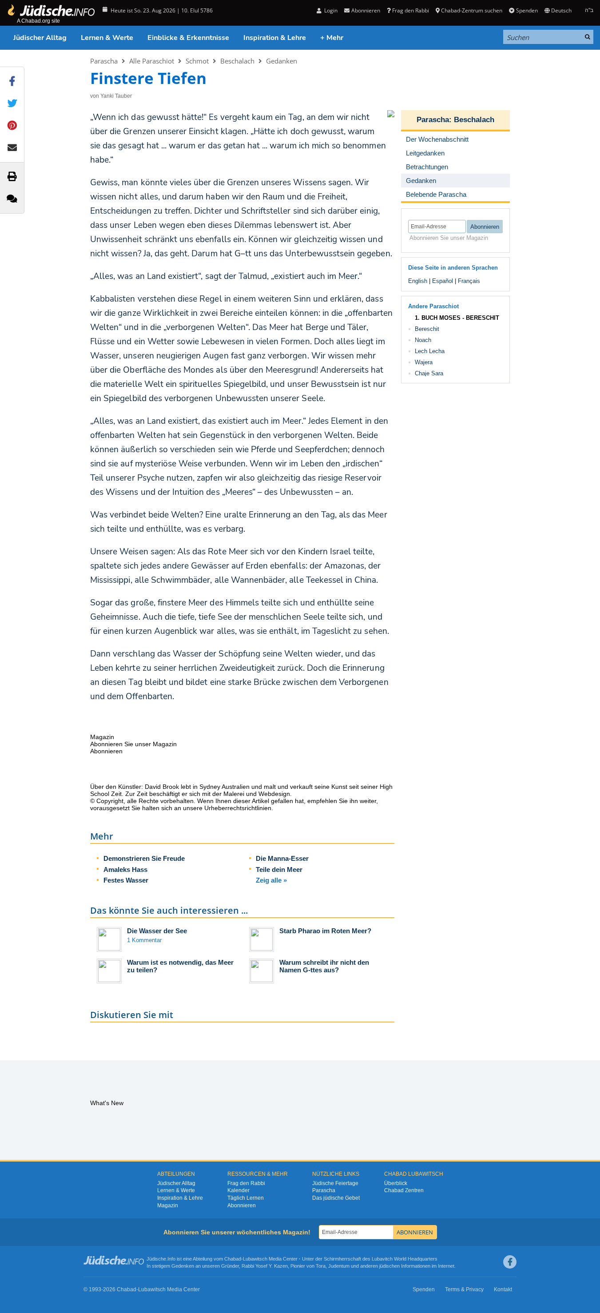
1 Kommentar (144, 940)
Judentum (339, 1266)
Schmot (197, 60)
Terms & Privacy (464, 1289)
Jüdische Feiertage (335, 1183)
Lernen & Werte (107, 38)
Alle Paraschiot (151, 60)
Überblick (395, 1183)
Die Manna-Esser (282, 858)
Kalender (238, 1190)
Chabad (232, 1258)
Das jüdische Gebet (336, 1198)
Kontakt (503, 1289)
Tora (321, 1266)
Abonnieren (241, 1205)
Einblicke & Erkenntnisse (188, 38)
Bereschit (427, 329)
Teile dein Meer (279, 869)
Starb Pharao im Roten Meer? (325, 931)
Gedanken (281, 60)
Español (442, 281)
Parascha (104, 60)
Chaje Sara (429, 373)
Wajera (424, 362)
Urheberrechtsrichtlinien (237, 808)
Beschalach (237, 60)
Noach (423, 340)
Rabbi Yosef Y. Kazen (265, 1266)
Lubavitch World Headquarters (404, 1258)
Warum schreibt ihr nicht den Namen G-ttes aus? (324, 966)
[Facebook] (510, 1262)
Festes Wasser (125, 880)
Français (469, 281)
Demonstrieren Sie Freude (144, 858)
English (417, 281)
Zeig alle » (271, 880)
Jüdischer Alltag (40, 38)
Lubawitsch (255, 1258)
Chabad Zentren (404, 1190)
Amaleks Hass (125, 869)
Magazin (167, 1205)
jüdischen (389, 1266)
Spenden (526, 10)
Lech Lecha (430, 351)
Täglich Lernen (245, 1198)
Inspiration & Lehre (274, 38)
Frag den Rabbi (410, 10)
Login (330, 10)
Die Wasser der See (157, 931)
